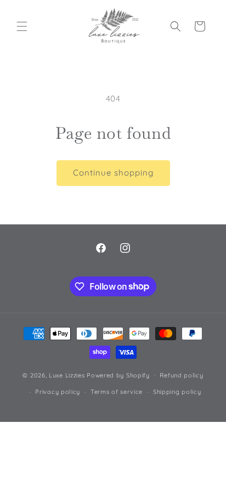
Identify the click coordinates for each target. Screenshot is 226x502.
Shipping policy (177, 392)
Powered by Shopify (118, 375)
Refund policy (181, 375)
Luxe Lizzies (66, 375)
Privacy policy (57, 392)
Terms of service (117, 392)
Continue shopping (113, 172)
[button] (22, 26)
